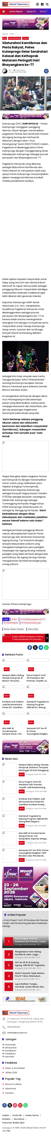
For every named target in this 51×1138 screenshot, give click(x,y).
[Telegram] (40, 647)
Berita (6, 669)
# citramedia (9, 1044)
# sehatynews (9, 1047)
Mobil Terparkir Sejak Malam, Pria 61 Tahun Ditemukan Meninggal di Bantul (30, 974)
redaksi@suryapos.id (17, 1032)
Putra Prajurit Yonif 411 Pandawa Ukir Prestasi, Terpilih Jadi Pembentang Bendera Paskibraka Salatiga (37, 678)
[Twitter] (35, 647)
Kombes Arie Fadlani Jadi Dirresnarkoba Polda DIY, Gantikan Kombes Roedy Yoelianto (12, 704)
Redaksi (6, 1119)
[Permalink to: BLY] (5, 71)
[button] (37, 4)
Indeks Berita (32, 1115)
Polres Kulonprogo (32, 622)
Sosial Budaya (14, 38)
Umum (25, 38)
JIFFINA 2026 (11, 1072)
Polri (4, 38)
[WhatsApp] (46, 647)
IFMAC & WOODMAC (15, 1068)
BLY (10, 70)
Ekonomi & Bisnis (13, 1084)
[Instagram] (15, 1105)
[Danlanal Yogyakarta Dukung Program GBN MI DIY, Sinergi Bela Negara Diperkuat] (38, 692)
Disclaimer (19, 1119)
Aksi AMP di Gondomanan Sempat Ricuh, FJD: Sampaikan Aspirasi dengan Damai (12, 731)
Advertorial (10, 1088)
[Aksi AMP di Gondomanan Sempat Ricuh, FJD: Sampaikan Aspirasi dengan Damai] (13, 719)
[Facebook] (29, 647)
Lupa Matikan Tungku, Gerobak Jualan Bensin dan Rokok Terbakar (29, 985)
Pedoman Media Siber (13, 1122)
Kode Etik (17, 1115)
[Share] (46, 71)
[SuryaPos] (15, 4)
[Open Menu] (42, 4)
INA (8, 1130)
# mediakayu (9, 1053)
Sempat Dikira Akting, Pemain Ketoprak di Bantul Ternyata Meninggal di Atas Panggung (13, 678)
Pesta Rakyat (12, 622)
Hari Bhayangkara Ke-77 (34, 619)
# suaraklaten (9, 1050)
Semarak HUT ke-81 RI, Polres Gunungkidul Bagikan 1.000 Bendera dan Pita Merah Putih (38, 731)
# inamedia (8, 1056)
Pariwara (9, 1093)
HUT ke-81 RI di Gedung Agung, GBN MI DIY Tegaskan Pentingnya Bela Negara (30, 964)
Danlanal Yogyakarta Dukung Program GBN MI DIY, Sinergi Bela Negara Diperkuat (38, 704)
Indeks (5, 1115)
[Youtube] (20, 1105)
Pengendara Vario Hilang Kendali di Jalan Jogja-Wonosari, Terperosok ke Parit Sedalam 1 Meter (30, 953)
